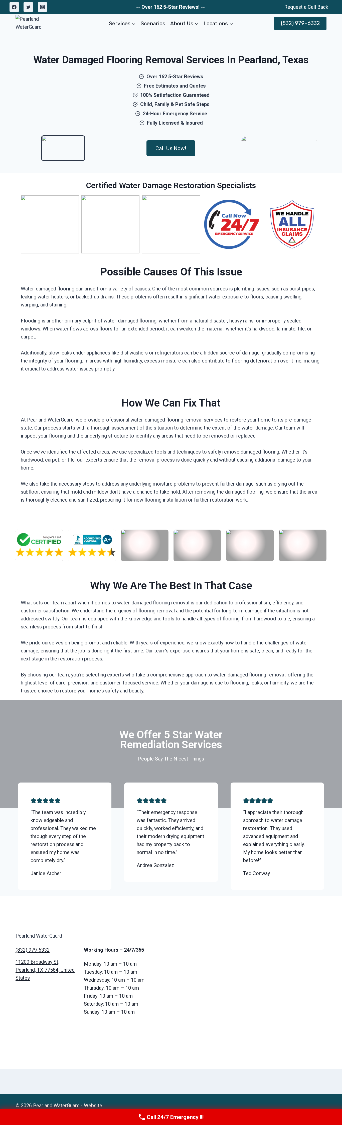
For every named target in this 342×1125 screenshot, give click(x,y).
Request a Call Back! (306, 7)
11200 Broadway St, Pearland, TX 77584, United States (45, 970)
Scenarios (153, 23)
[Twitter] (28, 7)
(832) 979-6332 (300, 23)
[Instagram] (42, 7)
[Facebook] (14, 7)
